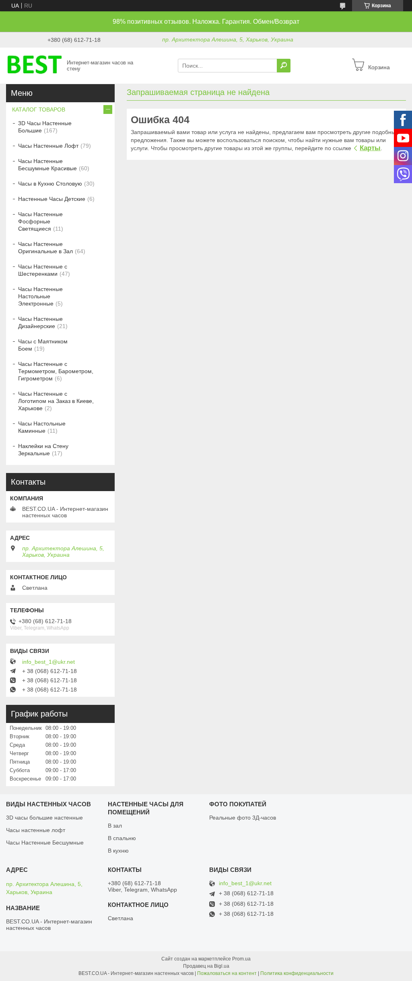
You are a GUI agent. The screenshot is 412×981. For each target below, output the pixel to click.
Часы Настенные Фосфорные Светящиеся (40, 221)
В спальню (122, 838)
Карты (370, 148)
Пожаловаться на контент (227, 973)
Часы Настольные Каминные (42, 427)
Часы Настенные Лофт (48, 146)
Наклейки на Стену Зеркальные (43, 449)
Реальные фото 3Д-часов (242, 817)
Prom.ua (241, 959)
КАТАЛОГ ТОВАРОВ (38, 109)
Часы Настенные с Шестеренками (42, 270)
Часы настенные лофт (35, 830)
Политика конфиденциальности (297, 973)
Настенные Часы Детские (51, 199)
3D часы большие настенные (44, 817)
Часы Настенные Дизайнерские (40, 322)
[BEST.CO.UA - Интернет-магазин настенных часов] (34, 65)
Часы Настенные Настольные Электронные (40, 296)
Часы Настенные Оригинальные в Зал (45, 247)
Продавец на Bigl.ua (206, 966)
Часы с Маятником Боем (43, 345)
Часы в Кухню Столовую (50, 183)
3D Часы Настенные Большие (45, 127)
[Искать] (283, 65)
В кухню (118, 850)
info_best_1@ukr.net (48, 662)
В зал (115, 825)
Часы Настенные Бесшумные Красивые (47, 164)
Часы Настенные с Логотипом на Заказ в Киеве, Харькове (56, 400)
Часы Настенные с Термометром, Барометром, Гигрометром (55, 371)
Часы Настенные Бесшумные (45, 842)
